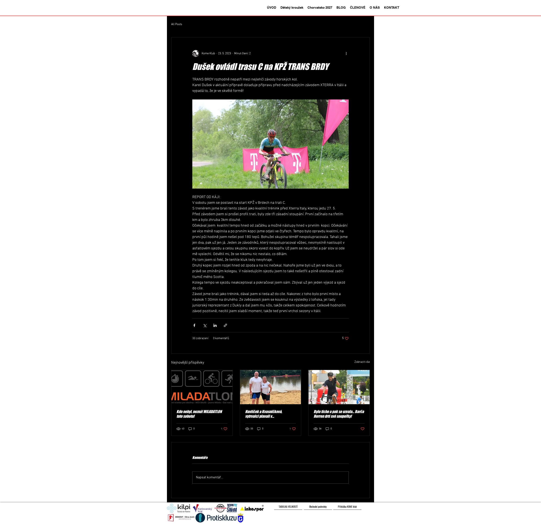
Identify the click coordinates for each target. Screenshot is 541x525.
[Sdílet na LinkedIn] (215, 325)
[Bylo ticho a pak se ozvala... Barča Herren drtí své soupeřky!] (339, 387)
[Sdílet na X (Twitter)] (205, 325)
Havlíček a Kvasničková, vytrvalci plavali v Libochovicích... (263, 414)
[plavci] (270, 387)
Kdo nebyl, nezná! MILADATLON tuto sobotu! (199, 414)
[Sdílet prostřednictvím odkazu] (225, 325)
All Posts (176, 24)
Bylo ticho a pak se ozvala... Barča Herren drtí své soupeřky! (339, 414)
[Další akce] (346, 53)
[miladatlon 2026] (201, 387)
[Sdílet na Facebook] (194, 325)
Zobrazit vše (362, 362)
